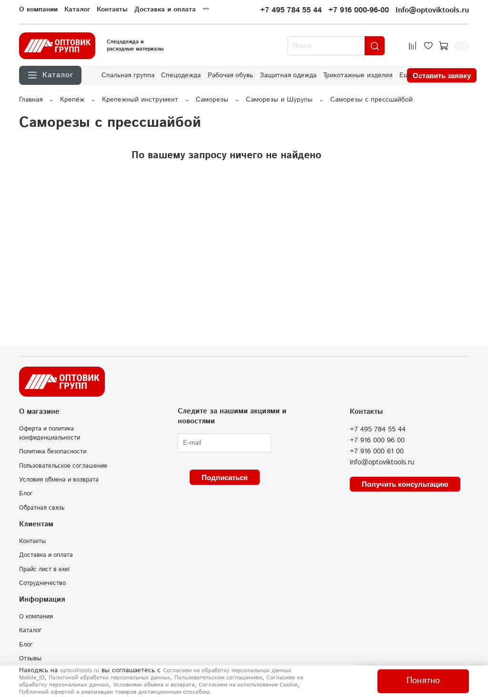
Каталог (77, 9)
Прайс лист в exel (44, 569)
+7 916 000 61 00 (377, 451)
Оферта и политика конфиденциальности (49, 433)
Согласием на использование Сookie (248, 685)
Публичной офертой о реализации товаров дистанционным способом (114, 692)
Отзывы (30, 658)
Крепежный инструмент (140, 99)
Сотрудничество (42, 583)
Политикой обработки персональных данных (109, 678)
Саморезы (212, 99)
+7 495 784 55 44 (291, 10)
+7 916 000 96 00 (377, 440)
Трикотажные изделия (357, 75)
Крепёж (72, 99)
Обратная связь (41, 507)
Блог (26, 493)
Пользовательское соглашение (63, 465)
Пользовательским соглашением (218, 678)
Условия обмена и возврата (59, 479)
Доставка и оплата (165, 9)
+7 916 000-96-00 (358, 10)
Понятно (423, 681)
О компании (38, 9)
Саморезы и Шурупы (279, 99)
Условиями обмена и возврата (153, 685)
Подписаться (225, 477)
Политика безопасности (52, 451)
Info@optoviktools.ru (432, 10)
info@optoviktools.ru (382, 462)
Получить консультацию (405, 484)
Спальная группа (128, 75)
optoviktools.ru (79, 670)
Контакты (112, 9)
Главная (30, 99)
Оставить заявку (442, 76)
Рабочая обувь (230, 75)
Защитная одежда (288, 75)
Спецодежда (181, 75)
